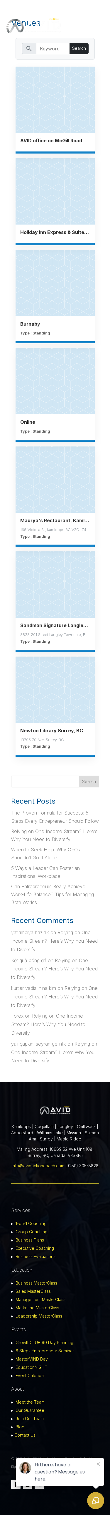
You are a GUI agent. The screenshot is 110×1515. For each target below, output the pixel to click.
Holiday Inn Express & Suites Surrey (55, 232)
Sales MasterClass (33, 1291)
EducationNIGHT (31, 1367)
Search (89, 781)
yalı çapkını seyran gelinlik (38, 1044)
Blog (20, 1426)
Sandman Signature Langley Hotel (55, 625)
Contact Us (24, 1434)
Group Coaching (32, 1231)
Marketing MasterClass (37, 1307)
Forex (17, 1016)
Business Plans (30, 1239)
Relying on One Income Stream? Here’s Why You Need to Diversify (54, 940)
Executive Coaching (35, 1248)
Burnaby (30, 324)
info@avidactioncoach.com (38, 1165)
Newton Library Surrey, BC (51, 730)
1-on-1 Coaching (31, 1223)
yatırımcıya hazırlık (30, 932)
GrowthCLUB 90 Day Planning (44, 1342)
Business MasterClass (36, 1282)
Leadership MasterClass (39, 1315)
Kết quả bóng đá (28, 960)
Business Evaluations (35, 1256)
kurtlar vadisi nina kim (33, 988)
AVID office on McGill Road (51, 141)
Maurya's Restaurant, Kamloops (55, 520)
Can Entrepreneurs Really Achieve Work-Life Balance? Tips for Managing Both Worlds (52, 894)
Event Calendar (30, 1375)
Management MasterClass (40, 1299)
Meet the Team (30, 1401)
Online (27, 422)
